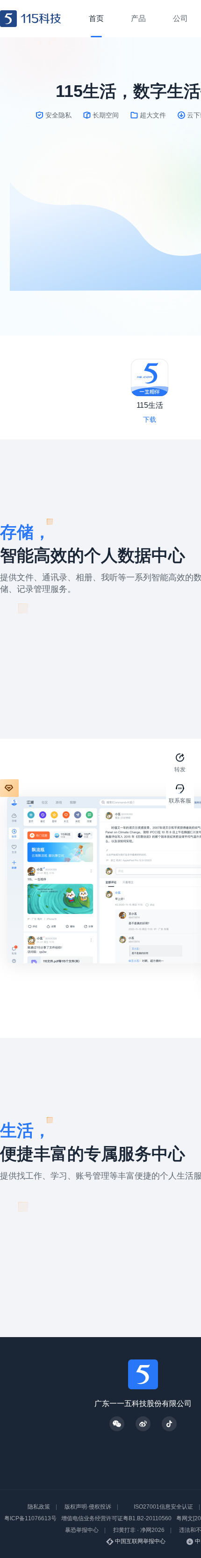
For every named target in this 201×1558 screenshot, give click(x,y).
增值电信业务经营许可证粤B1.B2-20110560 (116, 1518)
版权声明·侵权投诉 (88, 1506)
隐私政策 (39, 1506)
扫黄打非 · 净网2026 (139, 1530)
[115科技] (30, 18)
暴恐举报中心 (82, 1530)
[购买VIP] (9, 788)
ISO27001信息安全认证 (163, 1506)
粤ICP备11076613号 (30, 1518)
